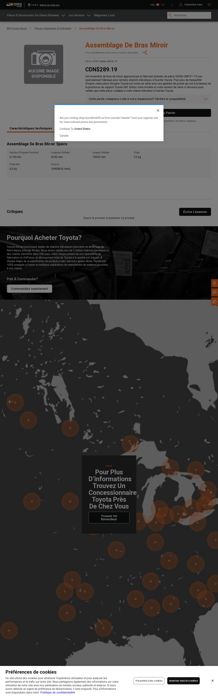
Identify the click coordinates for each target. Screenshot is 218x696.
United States (82, 128)
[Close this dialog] (155, 111)
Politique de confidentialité (57, 692)
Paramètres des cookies (149, 680)
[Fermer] (212, 680)
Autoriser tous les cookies (183, 680)
